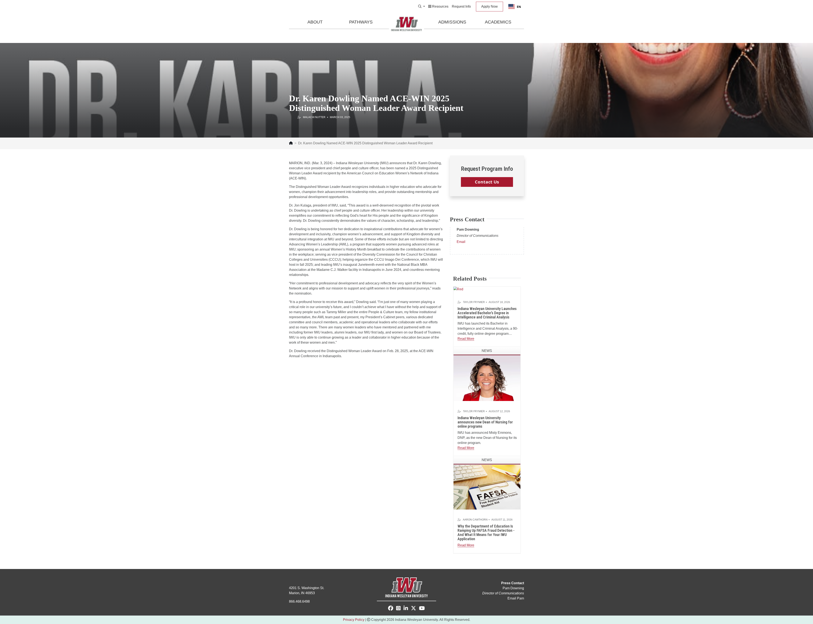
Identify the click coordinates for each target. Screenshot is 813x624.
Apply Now (489, 6)
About (315, 21)
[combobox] (514, 6)
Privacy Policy (353, 619)
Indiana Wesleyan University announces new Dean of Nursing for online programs (485, 422)
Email (461, 242)
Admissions (452, 21)
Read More (466, 338)
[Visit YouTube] (422, 609)
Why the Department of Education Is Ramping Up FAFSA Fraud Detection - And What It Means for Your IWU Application (486, 532)
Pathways (361, 21)
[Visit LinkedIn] (405, 609)
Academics (498, 21)
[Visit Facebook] (390, 608)
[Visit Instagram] (398, 609)
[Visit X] (413, 609)
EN (519, 7)
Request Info (461, 6)
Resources (439, 6)
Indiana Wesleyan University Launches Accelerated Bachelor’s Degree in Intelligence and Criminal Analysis (487, 312)
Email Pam (515, 598)
